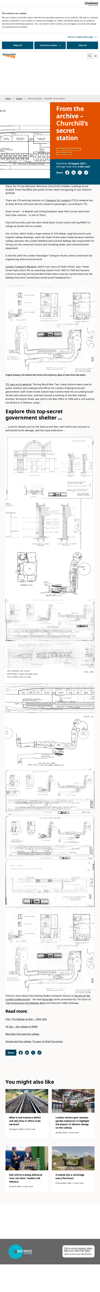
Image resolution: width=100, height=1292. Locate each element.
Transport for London (57, 200)
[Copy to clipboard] (86, 172)
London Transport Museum (20, 266)
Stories (19, 98)
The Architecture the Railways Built (25, 1003)
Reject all (18, 45)
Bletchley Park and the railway (22, 1034)
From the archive (72, 149)
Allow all (82, 45)
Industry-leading (64, 153)
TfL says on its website (18, 384)
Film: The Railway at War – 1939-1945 (26, 1019)
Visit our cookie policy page (80, 37)
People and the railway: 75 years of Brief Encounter (34, 1041)
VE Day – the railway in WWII (21, 1026)
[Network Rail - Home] (9, 56)
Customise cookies (48, 45)
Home (8, 98)
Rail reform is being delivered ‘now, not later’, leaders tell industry (25, 1178)
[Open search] (89, 56)
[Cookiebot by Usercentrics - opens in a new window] (86, 4)
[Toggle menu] (95, 56)
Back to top (86, 1286)
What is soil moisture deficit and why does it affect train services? (25, 1121)
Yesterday (47, 999)
